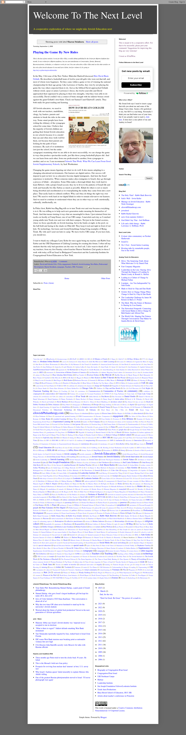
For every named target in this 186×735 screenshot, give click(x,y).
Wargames (132, 570)
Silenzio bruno (75, 540)
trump (137, 564)
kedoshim (121, 468)
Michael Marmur (74, 486)
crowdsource (45, 396)
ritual (122, 524)
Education (146, 407)
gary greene (99, 427)
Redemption (59, 521)
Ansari (113, 367)
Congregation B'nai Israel (107, 673)
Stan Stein (96, 545)
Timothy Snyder (121, 562)
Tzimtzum (77, 567)
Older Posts (105, 278)
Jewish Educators (83, 457)
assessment (49, 372)
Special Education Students (62, 545)
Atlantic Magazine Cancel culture (111, 372)
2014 (100, 633)
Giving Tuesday (90, 430)
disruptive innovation (89, 407)
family (85, 422)
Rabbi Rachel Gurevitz (130, 213)
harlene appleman (145, 432)
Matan (75, 484)
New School (63, 497)
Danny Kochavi (81, 399)
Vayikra (63, 570)
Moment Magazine (110, 489)
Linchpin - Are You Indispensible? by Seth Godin (135, 284)
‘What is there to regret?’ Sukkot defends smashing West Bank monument (60, 629)
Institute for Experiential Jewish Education (64, 444)
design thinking (106, 404)
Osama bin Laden (137, 500)
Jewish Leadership (41, 460)
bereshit (48, 380)
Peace (54, 505)
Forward (55, 424)
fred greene (76, 424)
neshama (82, 494)
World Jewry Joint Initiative (68, 575)
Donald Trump (105, 407)
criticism (35, 396)
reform (87, 521)
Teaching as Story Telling (125, 554)
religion (139, 521)
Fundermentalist (133, 424)
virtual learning (104, 570)
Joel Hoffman (116, 462)
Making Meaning (66, 481)
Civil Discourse (134, 388)
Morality (140, 489)
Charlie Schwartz (126, 386)
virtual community (90, 570)
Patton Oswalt (148, 502)
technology (148, 553)
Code (72, 391)
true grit (129, 564)
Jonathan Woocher (85, 465)
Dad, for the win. (106, 594)
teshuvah (102, 556)
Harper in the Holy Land (41, 435)
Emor (50, 416)
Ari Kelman (71, 369)
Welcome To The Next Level (87, 14)
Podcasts (35, 510)
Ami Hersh (124, 364)
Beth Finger (57, 380)
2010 (100, 648)
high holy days (48, 437)
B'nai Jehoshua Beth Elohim (62, 375)
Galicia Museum (68, 427)
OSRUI (148, 500)
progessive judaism (53, 513)
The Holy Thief (121, 556)
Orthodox (125, 500)
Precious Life (114, 510)
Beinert (86, 378)
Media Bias (128, 484)
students (120, 548)
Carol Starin (50, 386)
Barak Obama (132, 375)
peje (70, 505)
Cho (124, 388)
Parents (76, 502)
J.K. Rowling (104, 448)
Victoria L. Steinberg (74, 570)
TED (38, 556)
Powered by (129, 93)
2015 (100, 629)
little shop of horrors (46, 478)
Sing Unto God (139, 540)
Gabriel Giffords (45, 427)
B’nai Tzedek (79, 375)
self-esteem (81, 535)
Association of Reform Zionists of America (71, 372)
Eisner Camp (144, 410)
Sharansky (117, 537)
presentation (125, 510)
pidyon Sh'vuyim (100, 508)
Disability (76, 407)
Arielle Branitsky (94, 370)
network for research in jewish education (121, 494)
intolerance (103, 444)
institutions (85, 444)
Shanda (108, 537)
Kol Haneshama (87, 470)
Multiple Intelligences (96, 492)
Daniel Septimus (53, 399)
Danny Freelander (67, 399)
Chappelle (115, 386)
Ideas (41, 440)
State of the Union (108, 545)
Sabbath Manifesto (59, 529)
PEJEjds (76, 505)
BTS (117, 383)
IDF (47, 440)
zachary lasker (92, 578)
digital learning (44, 407)
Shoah (65, 540)
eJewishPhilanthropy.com (131, 207)
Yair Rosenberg (114, 575)
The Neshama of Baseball (49, 559)
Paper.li (59, 502)
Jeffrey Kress (73, 450)
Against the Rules (140, 362)
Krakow (105, 470)
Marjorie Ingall (38, 484)
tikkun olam (78, 562)
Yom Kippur (142, 575)
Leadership (73, 473)
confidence (146, 391)
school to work (146, 532)
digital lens (55, 407)
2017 (100, 622)
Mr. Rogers (65, 492)
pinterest (111, 508)
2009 (100, 652)
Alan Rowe (38, 364)
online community (69, 500)
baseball (47, 378)
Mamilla (100, 481)
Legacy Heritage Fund (137, 473)
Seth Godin (145, 534)
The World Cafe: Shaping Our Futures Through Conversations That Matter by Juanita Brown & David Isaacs (136, 318)
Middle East (130, 486)
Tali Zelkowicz (41, 554)
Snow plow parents (48, 543)
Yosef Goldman (45, 578)
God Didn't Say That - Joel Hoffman (135, 220)
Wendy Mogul (97, 572)
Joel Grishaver (104, 462)
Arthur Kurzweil (132, 370)
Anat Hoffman (47, 367)
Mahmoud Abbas (53, 481)
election (85, 413)
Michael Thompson (102, 486)
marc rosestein (134, 481)
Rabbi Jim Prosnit (91, 516)
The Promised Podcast (68, 559)
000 (88, 359)
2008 (100, 655)
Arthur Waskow (146, 370)
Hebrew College (111, 435)
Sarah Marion (101, 532)
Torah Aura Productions (106, 689)
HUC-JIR (106, 437)
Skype (148, 540)
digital (132, 404)
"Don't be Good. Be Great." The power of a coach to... (121, 598)
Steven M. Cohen (72, 548)
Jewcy (123, 450)
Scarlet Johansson (125, 532)
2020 (100, 611)
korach (97, 470)
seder (65, 535)
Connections (62, 394)
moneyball (122, 489)
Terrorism (93, 556)
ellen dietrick (138, 413)
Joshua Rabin (134, 465)
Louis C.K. (128, 478)
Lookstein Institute (91, 478)
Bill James (101, 380)
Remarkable (48, 524)
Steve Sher (47, 548)
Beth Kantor (68, 380)
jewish (149, 450)
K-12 (85, 468)
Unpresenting (142, 567)
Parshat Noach (102, 502)
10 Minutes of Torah (100, 359)
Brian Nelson (87, 383)
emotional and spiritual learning (65, 416)
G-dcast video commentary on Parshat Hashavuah (136, 237)
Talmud (51, 554)
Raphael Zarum (101, 518)
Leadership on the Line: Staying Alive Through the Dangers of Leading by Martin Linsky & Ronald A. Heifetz (136, 272)
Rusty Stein (149, 527)
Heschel (38, 438)
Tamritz (59, 554)
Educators (80, 410)
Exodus (148, 419)
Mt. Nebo (74, 492)
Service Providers (126, 535)
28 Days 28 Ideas (133, 359)
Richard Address (93, 524)
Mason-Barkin (64, 484)
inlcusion (128, 440)
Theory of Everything (138, 559)
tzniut (85, 567)
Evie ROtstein (127, 419)
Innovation (138, 440)
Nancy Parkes (37, 494)
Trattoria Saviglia (118, 564)
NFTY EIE (101, 497)
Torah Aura (47, 564)
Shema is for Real (144, 537)
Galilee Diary (80, 427)
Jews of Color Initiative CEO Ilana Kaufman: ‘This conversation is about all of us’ (61, 600)
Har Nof (111, 432)
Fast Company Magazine (130, 266)
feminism (129, 422)
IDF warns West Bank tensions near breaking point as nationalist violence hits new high (60, 640)
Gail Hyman (56, 427)
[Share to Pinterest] (45, 270)
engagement (66, 264)
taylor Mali (85, 554)
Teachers (68, 267)
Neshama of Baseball (96, 494)
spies (88, 545)
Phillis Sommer (74, 508)
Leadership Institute (87, 473)
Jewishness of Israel (144, 460)
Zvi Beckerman (142, 578)
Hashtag (70, 435)
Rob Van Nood (141, 524)
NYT (48, 500)
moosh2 (132, 489)
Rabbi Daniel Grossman (40, 516)
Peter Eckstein (47, 507)
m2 (34, 481)
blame (135, 380)
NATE (47, 494)
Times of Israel (108, 562)
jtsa (49, 468)
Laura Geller (63, 473)
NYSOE (41, 500)
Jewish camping (70, 454)
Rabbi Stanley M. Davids (129, 516)
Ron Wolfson (107, 527)
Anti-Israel (121, 367)
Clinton (55, 391)
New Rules (94, 264)
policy (51, 510)
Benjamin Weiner (147, 378)
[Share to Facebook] (43, 270)
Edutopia (93, 410)
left (126, 473)
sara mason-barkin (60, 532)
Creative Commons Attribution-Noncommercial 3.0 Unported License (119, 709)
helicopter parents (140, 435)
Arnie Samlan (120, 370)
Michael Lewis (61, 486)
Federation (111, 422)
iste (66, 448)
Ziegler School (104, 578)
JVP (79, 468)
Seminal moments (93, 535)
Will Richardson (148, 572)
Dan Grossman (116, 396)
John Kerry (37, 465)
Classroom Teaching (41, 391)
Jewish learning (84, 264)
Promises (100, 513)
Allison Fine (64, 364)
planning (139, 508)
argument (61, 370)
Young (67, 578)
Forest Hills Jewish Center (41, 424)
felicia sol (120, 422)
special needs (78, 545)
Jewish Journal (148, 457)
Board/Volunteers (47, 383)
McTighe (104, 484)
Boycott (58, 383)
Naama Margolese (120, 492)
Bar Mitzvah (107, 374)
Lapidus (143, 470)
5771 (143, 359)
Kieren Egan (51, 470)
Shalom (66, 537)
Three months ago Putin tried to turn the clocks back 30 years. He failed (61, 658)
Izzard (78, 448)
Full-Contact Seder (110, 424)
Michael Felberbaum (47, 486)
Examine (140, 419)
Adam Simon (82, 362)
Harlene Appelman (130, 432)
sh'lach (49, 537)
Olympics (56, 500)
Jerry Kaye (97, 450)
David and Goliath (46, 264)
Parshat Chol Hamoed (88, 502)
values (48, 570)
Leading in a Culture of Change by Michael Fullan (134, 278)
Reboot (148, 518)
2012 (100, 640)
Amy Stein (147, 364)
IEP (62, 440)
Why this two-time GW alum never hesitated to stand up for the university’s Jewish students (60, 605)
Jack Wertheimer (116, 448)
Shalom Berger (77, 537)
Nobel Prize (123, 497)
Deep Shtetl (66, 404)
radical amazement (57, 518)
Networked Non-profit (143, 494)
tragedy (99, 564)
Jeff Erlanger (62, 450)
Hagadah (81, 432)
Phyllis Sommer (87, 508)
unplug (133, 567)
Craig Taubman (119, 394)
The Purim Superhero (85, 559)
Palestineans (51, 502)
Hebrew (100, 435)
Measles (112, 484)
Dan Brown (105, 396)
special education (44, 545)
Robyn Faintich (81, 527)
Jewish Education (105, 453)
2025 (100, 587)
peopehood (111, 505)
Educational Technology (63, 410)
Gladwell (74, 264)
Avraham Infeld (148, 372)
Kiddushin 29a (145, 468)
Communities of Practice (113, 391)
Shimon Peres (37, 540)
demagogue (76, 404)
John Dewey (146, 462)
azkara (38, 375)
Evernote (116, 419)
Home (67, 278)
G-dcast (143, 424)
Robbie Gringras (48, 527)
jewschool (125, 210)
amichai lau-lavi (136, 364)
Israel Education (45, 447)
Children (99, 388)
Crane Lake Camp (144, 394)
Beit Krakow (95, 377)
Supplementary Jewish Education (43, 551)
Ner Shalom (73, 494)
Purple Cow (131, 513)
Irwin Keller (120, 444)
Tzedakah (68, 567)
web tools (57, 572)
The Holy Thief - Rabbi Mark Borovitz (136, 195)
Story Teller (85, 548)
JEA (34, 450)
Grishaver (71, 432)
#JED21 (82, 359)
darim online (119, 399)
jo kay (87, 462)
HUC (98, 438)
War (124, 570)
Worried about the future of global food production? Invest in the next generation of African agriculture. (63, 611)
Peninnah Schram (87, 505)
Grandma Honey (38, 432)
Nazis (53, 494)
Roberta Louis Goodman (65, 527)
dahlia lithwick (93, 396)
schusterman (45, 535)
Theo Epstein (124, 559)
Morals (148, 489)
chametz (89, 386)
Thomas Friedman (56, 562)
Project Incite (82, 513)
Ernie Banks (46, 419)
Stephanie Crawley (143, 545)
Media (120, 484)
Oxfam (42, 502)
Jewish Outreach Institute (78, 460)
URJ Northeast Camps (105, 676)
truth (143, 564)
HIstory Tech (81, 438)
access (64, 362)
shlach (47, 540)
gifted (70, 430)
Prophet (107, 513)
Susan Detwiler (69, 551)
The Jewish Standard (135, 556)
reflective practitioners (74, 521)
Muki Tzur (83, 492)
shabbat (57, 537)
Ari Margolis (82, 370)
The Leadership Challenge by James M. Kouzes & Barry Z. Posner (136, 298)
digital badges (141, 404)
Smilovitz (36, 543)
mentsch (35, 486)
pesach (35, 507)
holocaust (91, 438)
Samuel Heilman (46, 532)
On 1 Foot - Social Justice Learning (135, 245)
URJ (73, 267)
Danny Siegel (107, 399)
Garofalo (90, 427)
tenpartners (76, 556)
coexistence (81, 391)
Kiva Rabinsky (74, 470)
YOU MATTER (57, 578)
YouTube (75, 578)
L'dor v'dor (114, 470)
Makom (78, 481)
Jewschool (36, 462)
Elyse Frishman (40, 416)
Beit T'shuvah (108, 377)
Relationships (119, 521)
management (110, 481)
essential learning (59, 419)
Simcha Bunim (97, 540)
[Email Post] (88, 267)
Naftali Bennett (133, 492)
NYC (34, 500)
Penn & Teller (100, 505)
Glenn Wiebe (112, 430)
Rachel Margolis (145, 516)
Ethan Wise (73, 419)
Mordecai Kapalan (39, 492)
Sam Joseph (123, 529)
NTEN (149, 497)
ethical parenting (85, 419)
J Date (84, 448)
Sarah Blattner (89, 532)
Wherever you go (110, 572)
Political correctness (62, 510)
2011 (100, 644)
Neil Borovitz (62, 494)
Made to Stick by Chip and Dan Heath (136, 288)
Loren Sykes (106, 478)
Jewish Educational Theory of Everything (61, 457)
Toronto (58, 564)
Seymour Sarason (38, 537)
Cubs (54, 396)
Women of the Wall (50, 575)
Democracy (87, 404)
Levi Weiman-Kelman (62, 476)
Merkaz (100, 679)
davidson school (116, 402)
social (58, 543)
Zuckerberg (131, 578)
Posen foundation (85, 510)
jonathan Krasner (70, 465)
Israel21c (124, 241)
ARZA (41, 372)
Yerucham (125, 575)
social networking (119, 543)
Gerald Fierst (39, 430)
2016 (100, 626)
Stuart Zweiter (110, 548)
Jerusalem (107, 450)
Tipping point (133, 562)
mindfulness (52, 489)
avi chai (137, 372)
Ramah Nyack (80, 518)
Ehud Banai (105, 410)
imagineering (90, 440)
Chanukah (105, 386)
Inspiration (45, 444)
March (103, 591)
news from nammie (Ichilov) (132, 217)
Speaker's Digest (139, 543)
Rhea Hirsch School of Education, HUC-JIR (114, 692)
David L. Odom (89, 402)
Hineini (64, 438)
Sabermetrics (72, 529)
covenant (81, 394)
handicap (90, 432)
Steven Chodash (59, 548)
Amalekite (95, 364)
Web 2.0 (47, 572)
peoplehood (121, 505)
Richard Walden (106, 524)
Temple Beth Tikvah (63, 556)
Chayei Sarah (42, 388)
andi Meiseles (68, 367)
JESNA (115, 450)
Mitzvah (77, 489)
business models (133, 383)
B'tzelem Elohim (93, 375)
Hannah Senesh (101, 432)
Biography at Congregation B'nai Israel (112, 670)
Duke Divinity (125, 407)
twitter (58, 567)
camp (151, 383)
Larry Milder (46, 473)
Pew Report (60, 507)
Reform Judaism (98, 521)
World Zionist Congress (99, 575)
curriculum (69, 396)
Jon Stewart (57, 465)
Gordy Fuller (146, 430)
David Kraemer (76, 402)
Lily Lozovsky (105, 476)
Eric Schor (132, 416)
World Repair (84, 575)
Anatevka (58, 367)
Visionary (79, 267)
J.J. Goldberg (93, 448)
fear (104, 422)
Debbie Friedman (39, 404)
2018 (100, 618)
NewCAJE (84, 497)
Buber (123, 383)
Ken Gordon (132, 467)
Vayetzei (55, 570)
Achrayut (72, 362)
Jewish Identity (113, 456)
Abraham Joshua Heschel (49, 361)
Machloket (41, 481)
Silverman (86, 540)
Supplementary (144, 548)
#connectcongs (62, 359)
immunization (102, 440)
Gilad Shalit (79, 430)
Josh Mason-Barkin (107, 465)
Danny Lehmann (94, 399)
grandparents (51, 432)
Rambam (91, 518)
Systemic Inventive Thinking (117, 551)
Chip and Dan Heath (112, 388)
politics (74, 510)
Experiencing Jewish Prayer (42, 422)
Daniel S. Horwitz (144, 396)
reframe (109, 521)
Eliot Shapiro (118, 413)
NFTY (92, 497)
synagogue (60, 267)
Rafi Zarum (69, 518)
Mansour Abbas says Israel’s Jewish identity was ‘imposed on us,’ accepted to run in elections (61, 623)
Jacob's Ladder (129, 448)
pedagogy (63, 505)
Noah (115, 497)
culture (61, 396)
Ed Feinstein (137, 407)
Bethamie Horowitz (81, 380)
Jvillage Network (70, 468)
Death (148, 402)
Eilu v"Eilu (57, 264)
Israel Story (58, 448)
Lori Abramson (117, 478)
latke (54, 473)
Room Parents (119, 527)
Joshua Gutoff (122, 465)
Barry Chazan (37, 378)
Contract (72, 394)
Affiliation (129, 362)
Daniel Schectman (39, 399)
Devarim (117, 404)
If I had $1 (70, 440)
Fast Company (95, 422)
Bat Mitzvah (56, 378)
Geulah (64, 430)
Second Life (56, 535)
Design (96, 404)
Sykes (78, 551)
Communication (94, 391)
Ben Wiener (121, 377)
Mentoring (147, 484)
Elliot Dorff (149, 413)
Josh (95, 465)
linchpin (115, 476)
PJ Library (130, 508)
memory (138, 484)
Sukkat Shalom (131, 548)
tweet (51, 567)
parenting (68, 502)
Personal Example (145, 505)
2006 (100, 659)
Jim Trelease (78, 462)
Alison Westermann (51, 364)
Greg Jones (61, 432)
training (107, 564)
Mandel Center (122, 481)
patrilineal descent (135, 502)
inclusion (119, 440)
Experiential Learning (61, 421)
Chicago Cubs (87, 388)
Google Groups (135, 430)
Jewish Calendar (56, 454)
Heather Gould (90, 435)
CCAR (59, 386)
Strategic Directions (97, 548)
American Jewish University (110, 364)
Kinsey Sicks (62, 470)
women (38, 575)
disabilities (66, 407)
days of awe (139, 402)
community (132, 390)
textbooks (110, 556)
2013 (100, 637)
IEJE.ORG (55, 440)
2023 (100, 603)
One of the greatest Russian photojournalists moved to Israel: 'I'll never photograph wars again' (63, 678)
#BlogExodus (50, 359)
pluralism (148, 508)
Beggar (79, 378)
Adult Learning (108, 361)
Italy (71, 448)
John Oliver (47, 465)
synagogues (101, 551)
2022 (100, 607)
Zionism (115, 577)
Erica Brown (142, 416)
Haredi (119, 432)
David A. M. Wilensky (134, 399)
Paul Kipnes (39, 505)
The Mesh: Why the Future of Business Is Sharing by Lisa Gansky (136, 304)
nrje (142, 497)
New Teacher (73, 497)
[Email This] (35, 270)
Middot (140, 486)
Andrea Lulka (79, 367)
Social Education (91, 543)
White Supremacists (125, 572)
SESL (136, 535)
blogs (37, 383)
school (136, 532)
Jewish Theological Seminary (110, 460)
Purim (122, 513)
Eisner (131, 409)
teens (44, 556)
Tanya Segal (68, 554)
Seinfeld (72, 535)
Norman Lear (134, 497)
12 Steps (112, 359)
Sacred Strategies (84, 529)
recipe (35, 521)
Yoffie (133, 575)
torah (142, 561)
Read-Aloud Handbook (116, 518)
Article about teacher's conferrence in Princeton (115, 696)
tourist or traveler (70, 564)
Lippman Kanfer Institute (129, 476)
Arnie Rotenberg (108, 370)
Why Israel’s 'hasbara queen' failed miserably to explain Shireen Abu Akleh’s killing (62, 673)
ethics (96, 419)
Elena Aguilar (95, 413)
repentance (57, 524)
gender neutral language (133, 427)
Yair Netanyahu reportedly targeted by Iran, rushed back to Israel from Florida (63, 634)
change (96, 386)
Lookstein (77, 478)
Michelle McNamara (117, 486)
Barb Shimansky (145, 375)
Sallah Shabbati (98, 529)
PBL (48, 505)
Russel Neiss (139, 527)
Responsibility (80, 524)
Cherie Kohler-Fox (73, 388)
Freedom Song (96, 424)
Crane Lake (130, 394)
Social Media (105, 542)
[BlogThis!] (38, 270)
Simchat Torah (109, 540)
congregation (37, 394)
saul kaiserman (112, 532)
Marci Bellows (146, 481)
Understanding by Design (120, 567)
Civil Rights (146, 388)
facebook (77, 422)
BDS (64, 378)
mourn (57, 492)
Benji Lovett (39, 380)
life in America (93, 476)
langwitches (134, 470)
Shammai (88, 537)
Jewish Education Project (130, 454)
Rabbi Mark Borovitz (108, 515)
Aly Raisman (75, 364)
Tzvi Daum (93, 567)
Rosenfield (129, 527)
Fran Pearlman (65, 424)
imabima (80, 440)
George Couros (148, 427)
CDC (64, 386)
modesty (86, 489)
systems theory (133, 551)
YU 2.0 (82, 578)
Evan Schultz (105, 419)
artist (34, 372)
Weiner (65, 572)
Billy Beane (110, 380)
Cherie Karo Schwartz (57, 388)
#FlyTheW (73, 359)
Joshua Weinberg (39, 468)
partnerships (113, 502)
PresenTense (136, 510)
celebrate (72, 386)
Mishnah (69, 489)
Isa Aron (130, 444)
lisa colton (143, 476)
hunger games (117, 438)
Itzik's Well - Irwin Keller (131, 198)
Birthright (120, 380)
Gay (107, 427)
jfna (44, 462)
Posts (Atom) (49, 283)
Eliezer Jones (106, 413)
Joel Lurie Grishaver (131, 462)
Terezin (85, 556)
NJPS (109, 497)
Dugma (115, 407)
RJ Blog (129, 524)
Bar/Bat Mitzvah (120, 375)
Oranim (117, 500)
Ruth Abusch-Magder (43, 529)
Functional (121, 424)
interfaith (95, 444)
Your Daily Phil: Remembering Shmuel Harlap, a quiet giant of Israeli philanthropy (63, 588)
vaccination (39, 570)
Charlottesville (138, 386)
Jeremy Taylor (86, 450)
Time (87, 562)
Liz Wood (59, 478)
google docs (123, 429)
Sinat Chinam (126, 540)
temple (51, 556)
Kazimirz (112, 468)
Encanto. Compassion (103, 416)
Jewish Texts (93, 459)
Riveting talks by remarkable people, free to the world (135, 249)
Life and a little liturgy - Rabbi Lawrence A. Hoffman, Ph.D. (133, 224)
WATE (140, 570)
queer (140, 513)
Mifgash (42, 489)
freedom (86, 424)
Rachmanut (36, 518)
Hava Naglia (79, 435)
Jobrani (93, 462)
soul (130, 543)
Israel (149, 443)
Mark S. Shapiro (51, 484)
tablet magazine (147, 550)
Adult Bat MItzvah (95, 362)
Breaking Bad (75, 383)
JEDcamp (41, 450)
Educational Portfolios (40, 410)
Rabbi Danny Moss (58, 516)
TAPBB (77, 554)
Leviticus (75, 476)
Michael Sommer (87, 486)
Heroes (151, 435)
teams (138, 554)
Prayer (104, 510)
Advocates (120, 362)
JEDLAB (50, 450)
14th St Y (121, 359)
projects (91, 513)
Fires (142, 422)
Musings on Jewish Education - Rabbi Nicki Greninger (135, 202)
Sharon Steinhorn (50, 267)
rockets (97, 527)
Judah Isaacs (57, 468)
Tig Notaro (68, 562)
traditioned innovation (86, 564)
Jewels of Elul (139, 450)
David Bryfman (62, 402)
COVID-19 (107, 394)
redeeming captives (46, 521)
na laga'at (109, 492)
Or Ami (109, 500)
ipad (111, 444)
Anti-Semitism (132, 367)
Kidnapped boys (38, 470)
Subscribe (136, 85)
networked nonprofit (39, 497)
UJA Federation (104, 567)
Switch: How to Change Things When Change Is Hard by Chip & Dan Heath (136, 293)
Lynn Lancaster (146, 478)
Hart (63, 435)
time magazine (95, 562)
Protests (115, 513)
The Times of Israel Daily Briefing (106, 559)
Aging (151, 362)
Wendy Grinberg (84, 572)
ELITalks (128, 413)
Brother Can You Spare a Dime (103, 383)
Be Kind (71, 378)
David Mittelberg (102, 402)
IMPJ (111, 440)
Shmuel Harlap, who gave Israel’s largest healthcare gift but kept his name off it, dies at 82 (62, 594)
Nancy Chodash (146, 492)
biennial (92, 380)
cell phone (80, 386)
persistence (133, 505)
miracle (61, 489)
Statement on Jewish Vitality (125, 545)
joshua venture (146, 465)
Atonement (128, 372)
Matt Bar (82, 484)
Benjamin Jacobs (134, 378)
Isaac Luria (139, 444)
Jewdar (130, 450)
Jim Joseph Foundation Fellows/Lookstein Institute (117, 686)
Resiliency (68, 524)
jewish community (86, 454)
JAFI (138, 448)
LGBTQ (83, 476)
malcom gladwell (90, 481)
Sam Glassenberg (111, 529)
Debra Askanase (54, 404)
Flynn (149, 422)
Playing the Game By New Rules (55, 52)
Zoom (123, 578)
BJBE (129, 380)
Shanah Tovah (98, 537)
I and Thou (128, 438)
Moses (49, 492)
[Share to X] (40, 270)
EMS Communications (86, 416)
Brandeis (66, 383)
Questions (147, 513)
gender (120, 427)
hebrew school (125, 434)
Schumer (36, 535)
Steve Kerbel (37, 548)
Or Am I (101, 500)
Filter (136, 422)
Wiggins (137, 572)
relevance (130, 521)
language (124, 470)
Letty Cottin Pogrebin (46, 476)
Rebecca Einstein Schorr (135, 518)
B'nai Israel (46, 375)
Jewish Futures (97, 456)
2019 (100, 614)
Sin (118, 540)
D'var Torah (80, 396)
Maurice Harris (93, 484)
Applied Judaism (145, 367)
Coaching (64, 391)
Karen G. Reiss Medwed (98, 468)
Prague (96, 510)
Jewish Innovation (132, 456)
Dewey (125, 404)
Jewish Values (128, 459)
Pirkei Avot (120, 508)
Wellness (73, 572)
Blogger (150, 380)
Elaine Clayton (74, 413)
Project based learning (68, 513)
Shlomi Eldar (56, 540)
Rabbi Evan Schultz (75, 516)
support (59, 551)
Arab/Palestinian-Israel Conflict (44, 369)
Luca (136, 478)
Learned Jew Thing (116, 473)
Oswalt (35, 502)
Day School (128, 402)
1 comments (63, 261)
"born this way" (38, 359)
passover (123, 502)
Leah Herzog (103, 473)
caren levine (40, 386)
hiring (72, 438)
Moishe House (96, 489)
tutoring (44, 567)
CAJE (143, 383)
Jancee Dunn (146, 448)
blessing (142, 380)
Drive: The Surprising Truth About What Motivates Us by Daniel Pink (134, 262)
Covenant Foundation (94, 394)
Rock (91, 527)
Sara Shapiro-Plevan (75, 532)
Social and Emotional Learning (73, 543)
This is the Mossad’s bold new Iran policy (52, 663)
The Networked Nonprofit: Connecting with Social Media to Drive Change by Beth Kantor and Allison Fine (136, 310)
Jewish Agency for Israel (41, 454)
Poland (44, 510)
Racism (45, 518)
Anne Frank (105, 367)
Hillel (58, 438)
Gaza (113, 427)
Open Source (82, 500)
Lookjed (67, 478)
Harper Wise (55, 435)
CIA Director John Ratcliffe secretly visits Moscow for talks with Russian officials (60, 646)
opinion (92, 500)
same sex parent (136, 529)
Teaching (109, 553)
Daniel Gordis (129, 396)
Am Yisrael (85, 364)
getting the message (52, 430)
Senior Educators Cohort (110, 535)
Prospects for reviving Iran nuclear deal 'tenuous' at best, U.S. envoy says (62, 667)
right (115, 524)
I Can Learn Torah (141, 438)
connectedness (50, 394)
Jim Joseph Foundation (59, 462)
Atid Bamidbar (94, 372)
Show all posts (92, 41)
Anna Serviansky (92, 367)
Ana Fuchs (36, 367)
